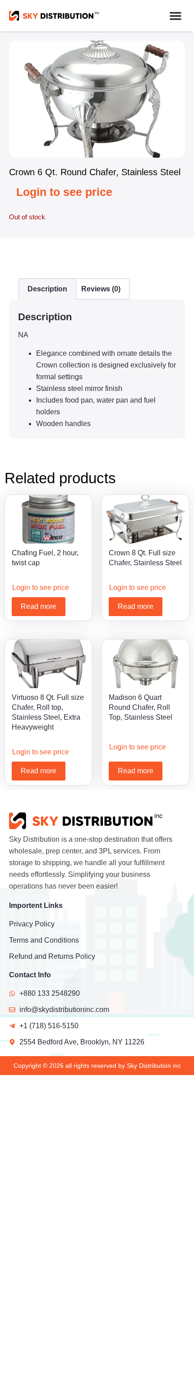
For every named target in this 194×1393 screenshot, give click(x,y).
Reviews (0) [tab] (100, 289)
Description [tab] (47, 289)
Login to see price (64, 192)
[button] (175, 15)
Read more (38, 606)
